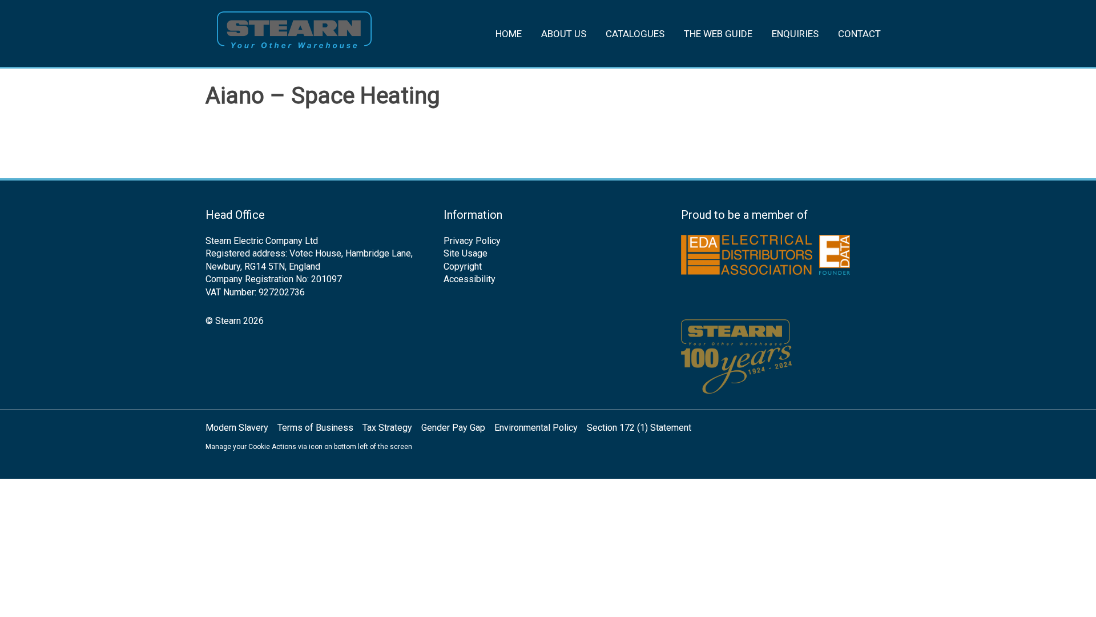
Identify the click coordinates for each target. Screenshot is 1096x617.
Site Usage (465, 253)
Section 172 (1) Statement (639, 427)
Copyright (463, 266)
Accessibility (469, 279)
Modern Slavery (237, 427)
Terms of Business (315, 427)
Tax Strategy (387, 427)
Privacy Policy (472, 240)
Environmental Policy (536, 427)
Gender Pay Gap (453, 427)
